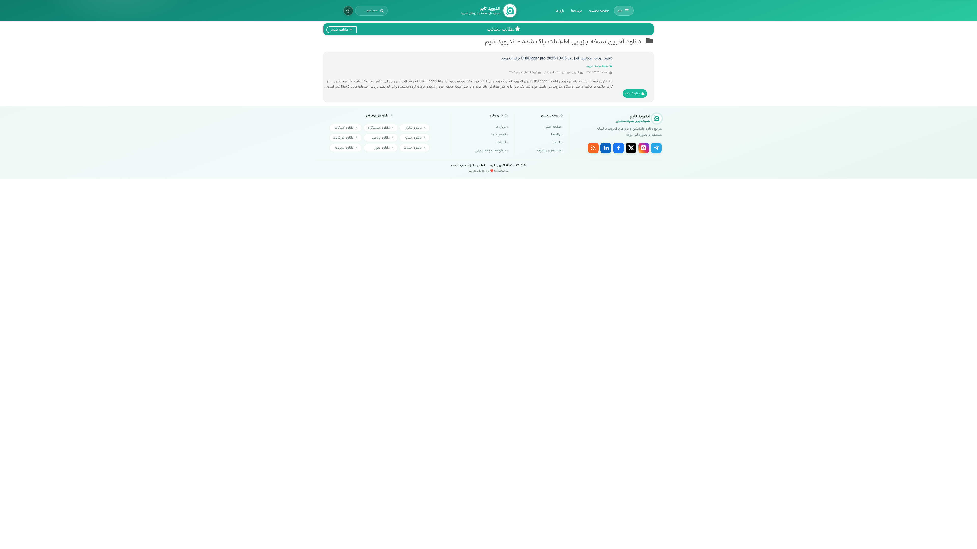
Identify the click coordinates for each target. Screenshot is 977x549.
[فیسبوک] (618, 148)
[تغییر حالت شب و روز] (348, 11)
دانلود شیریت (344, 147)
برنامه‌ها (576, 10)
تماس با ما (498, 134)
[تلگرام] (656, 148)
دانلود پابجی (381, 137)
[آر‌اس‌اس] (593, 148)
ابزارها (605, 66)
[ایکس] (631, 148)
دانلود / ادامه (632, 93)
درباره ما (501, 127)
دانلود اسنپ (413, 137)
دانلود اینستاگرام (378, 127)
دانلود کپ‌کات (344, 127)
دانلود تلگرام (413, 127)
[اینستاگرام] (643, 148)
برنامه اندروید (593, 66)
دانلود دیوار (382, 147)
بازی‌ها (560, 10)
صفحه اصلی (553, 127)
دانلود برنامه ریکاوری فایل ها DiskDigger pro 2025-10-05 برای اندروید (557, 59)
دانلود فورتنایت (343, 137)
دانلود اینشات (413, 147)
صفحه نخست (599, 10)
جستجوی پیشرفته (548, 150)
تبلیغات (501, 142)
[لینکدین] (605, 148)
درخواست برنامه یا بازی (490, 150)
